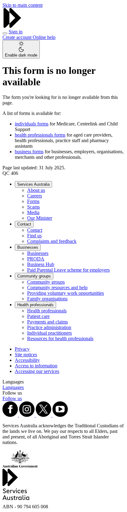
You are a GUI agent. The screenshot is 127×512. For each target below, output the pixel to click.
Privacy (22, 349)
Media (33, 212)
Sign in (16, 31)
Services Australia (33, 184)
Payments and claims (47, 321)
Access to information (36, 365)
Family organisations (47, 298)
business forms (29, 151)
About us (36, 190)
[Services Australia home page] (12, 26)
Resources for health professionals (60, 338)
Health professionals (35, 305)
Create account (17, 37)
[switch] (21, 49)
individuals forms (31, 123)
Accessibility (27, 360)
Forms (33, 201)
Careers (34, 195)
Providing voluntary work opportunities (65, 293)
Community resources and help (57, 287)
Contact (24, 224)
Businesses (27, 247)
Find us (34, 235)
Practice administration (49, 327)
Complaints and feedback (51, 241)
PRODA (35, 258)
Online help (44, 37)
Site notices (26, 354)
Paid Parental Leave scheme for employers (68, 270)
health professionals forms (40, 135)
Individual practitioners (49, 333)
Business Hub (40, 264)
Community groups (34, 276)
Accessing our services (37, 371)
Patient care (38, 316)
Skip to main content (22, 5)
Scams (33, 206)
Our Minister (39, 218)
